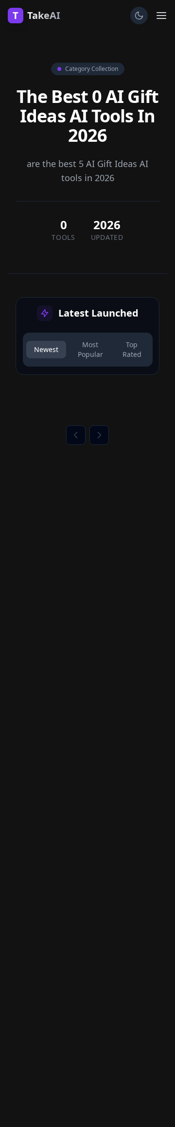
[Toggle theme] (139, 15)
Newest (46, 349)
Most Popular (90, 349)
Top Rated (131, 349)
